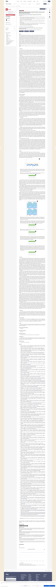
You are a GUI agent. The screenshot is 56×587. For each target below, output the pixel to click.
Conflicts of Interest (8, 43)
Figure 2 (31, 198)
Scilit (40, 348)
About (37, 1)
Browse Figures (26, 31)
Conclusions (7, 38)
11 (19, 56)
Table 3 (36, 198)
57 (42, 147)
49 (33, 83)
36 (31, 75)
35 (33, 74)
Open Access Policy (23, 577)
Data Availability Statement (9, 42)
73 (21, 308)
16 (41, 57)
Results (7, 36)
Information (24, 1)
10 (21, 55)
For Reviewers (30, 576)
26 (36, 66)
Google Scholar (35, 348)
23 (19, 66)
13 (26, 56)
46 (19, 272)
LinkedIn (44, 575)
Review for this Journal (10, 13)
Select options (7, 578)
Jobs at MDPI (22, 579)
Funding (7, 39)
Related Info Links (8, 22)
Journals (18, 1)
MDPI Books (37, 576)
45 (24, 80)
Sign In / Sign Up (45, 1)
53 (19, 88)
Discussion (7, 37)
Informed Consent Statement (9, 41)
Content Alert (48, 570)
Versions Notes (31, 31)
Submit (49, 1)
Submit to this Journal (10, 11)
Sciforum (37, 575)
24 (31, 262)
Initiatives (34, 1)
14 (35, 259)
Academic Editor (8, 18)
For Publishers (30, 579)
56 (21, 145)
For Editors (29, 577)
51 (34, 83)
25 (35, 66)
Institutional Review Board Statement (10, 40)
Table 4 (38, 198)
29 (42, 71)
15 (21, 57)
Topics (21, 1)
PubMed (43, 348)
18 (38, 61)
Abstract (7, 34)
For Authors (29, 575)
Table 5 (41, 198)
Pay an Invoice (22, 576)
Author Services (30, 1)
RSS (46, 570)
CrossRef (38, 348)
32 (44, 71)
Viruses (6, 570)
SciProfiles (37, 579)
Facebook (45, 576)
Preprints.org (37, 577)
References (7, 44)
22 (33, 62)
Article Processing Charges (24, 575)
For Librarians (29, 578)
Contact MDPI (22, 578)
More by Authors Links (8, 24)
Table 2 (34, 198)
